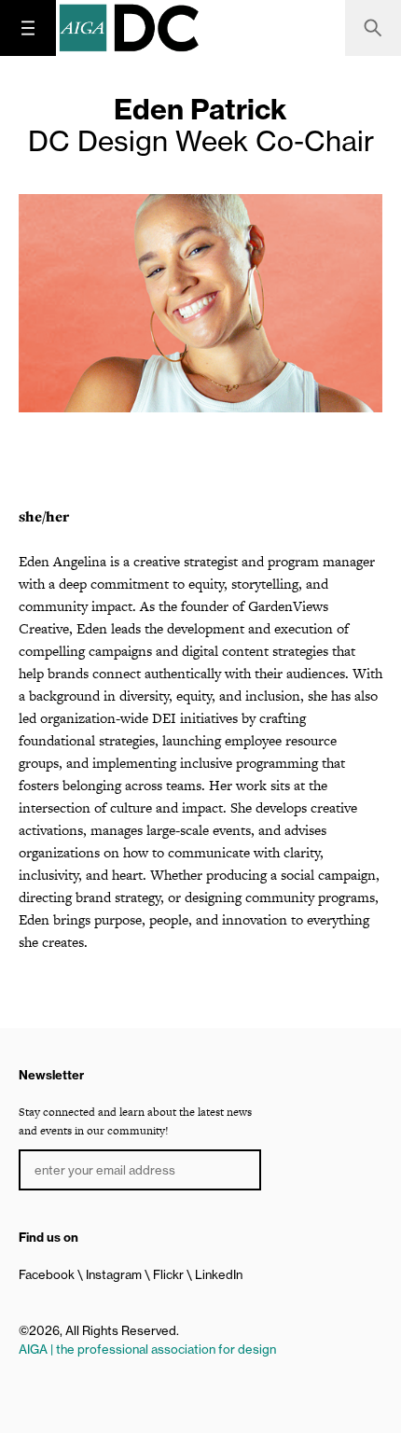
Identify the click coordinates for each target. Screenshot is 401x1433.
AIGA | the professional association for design (147, 1349)
